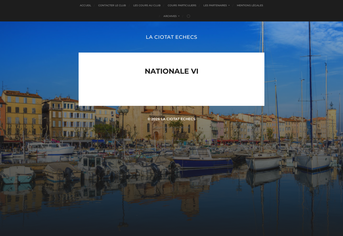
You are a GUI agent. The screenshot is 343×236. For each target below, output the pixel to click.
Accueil (85, 5)
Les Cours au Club (147, 5)
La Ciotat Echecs (171, 37)
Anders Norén (179, 127)
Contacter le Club (112, 5)
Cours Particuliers (182, 5)
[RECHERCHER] (188, 16)
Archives (170, 16)
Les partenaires (215, 5)
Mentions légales (250, 5)
